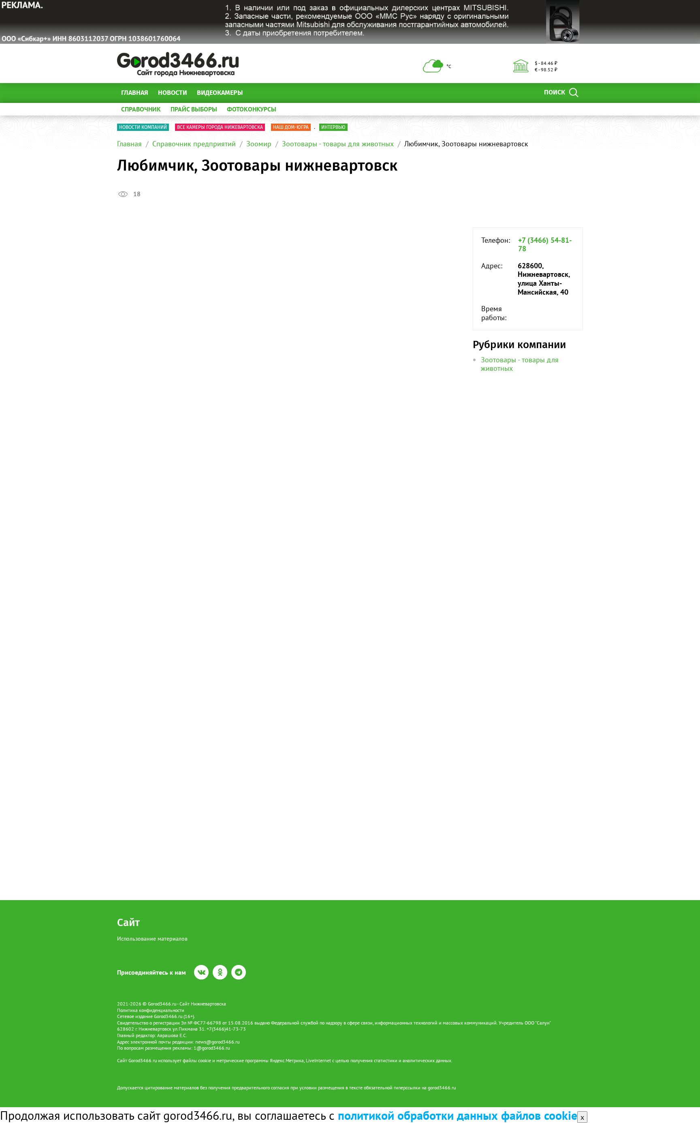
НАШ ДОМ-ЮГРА (291, 127)
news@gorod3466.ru (217, 1042)
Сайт (128, 922)
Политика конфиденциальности (150, 1010)
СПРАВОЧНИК (141, 109)
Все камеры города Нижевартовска (220, 127)
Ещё (258, 92)
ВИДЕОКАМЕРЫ (220, 92)
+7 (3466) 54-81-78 (545, 244)
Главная (134, 92)
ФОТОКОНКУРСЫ (251, 109)
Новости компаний (143, 127)
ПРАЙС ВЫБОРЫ (194, 109)
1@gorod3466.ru (212, 1048)
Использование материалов (152, 938)
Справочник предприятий (194, 143)
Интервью (333, 127)
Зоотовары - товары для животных (338, 143)
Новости (172, 92)
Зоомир (258, 143)
